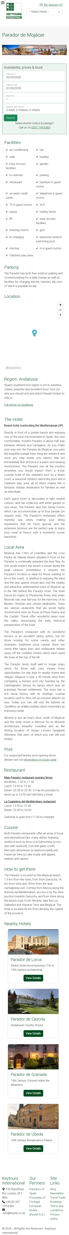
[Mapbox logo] (13, 368)
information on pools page (40, 759)
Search (10, 117)
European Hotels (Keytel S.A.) (37, 1210)
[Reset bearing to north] (60, 315)
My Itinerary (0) (53, 5)
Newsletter (57, 1193)
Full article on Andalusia (18, 404)
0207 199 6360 (40, 127)
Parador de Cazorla (28, 1019)
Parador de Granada (29, 1074)
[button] (5, 50)
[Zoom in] (60, 304)
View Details (33, 978)
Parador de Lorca (26, 959)
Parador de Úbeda (27, 1134)
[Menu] (2, 2)
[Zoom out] (60, 309)
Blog (53, 1189)
